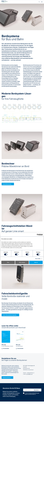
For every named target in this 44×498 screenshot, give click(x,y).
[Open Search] (39, 1)
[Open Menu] (41, 1)
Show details (37, 258)
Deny (8, 262)
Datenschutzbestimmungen (34, 393)
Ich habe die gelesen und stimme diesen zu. (32, 394)
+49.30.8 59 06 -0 (30, 372)
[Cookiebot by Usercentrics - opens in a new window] (38, 235)
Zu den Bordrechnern (7, 184)
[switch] (16, 254)
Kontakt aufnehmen (7, 377)
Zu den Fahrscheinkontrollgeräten (10, 315)
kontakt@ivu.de (29, 374)
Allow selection (22, 262)
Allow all (36, 262)
